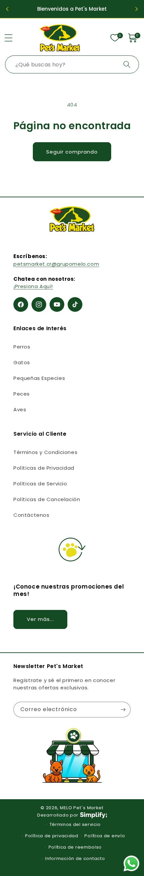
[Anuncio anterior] (7, 9)
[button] (8, 37)
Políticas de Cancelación (46, 499)
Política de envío (104, 836)
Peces (21, 393)
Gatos (21, 362)
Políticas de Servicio (40, 483)
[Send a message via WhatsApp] (131, 863)
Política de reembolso (75, 847)
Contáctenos (31, 514)
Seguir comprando (72, 151)
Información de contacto (75, 858)
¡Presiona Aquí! (33, 286)
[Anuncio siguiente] (136, 9)
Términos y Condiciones (45, 452)
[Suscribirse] (123, 709)
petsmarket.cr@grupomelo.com (56, 263)
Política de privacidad (51, 836)
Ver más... (40, 619)
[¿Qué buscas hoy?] (127, 64)
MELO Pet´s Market (81, 808)
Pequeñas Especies (39, 378)
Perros (21, 346)
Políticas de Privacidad (43, 467)
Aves (19, 409)
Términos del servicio (75, 824)
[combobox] (72, 64)
